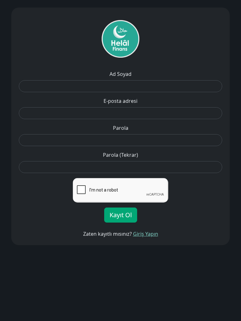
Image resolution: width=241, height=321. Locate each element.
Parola (120, 127)
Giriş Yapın (145, 233)
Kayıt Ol (121, 215)
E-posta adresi (120, 100)
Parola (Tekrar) (120, 154)
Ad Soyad (120, 74)
